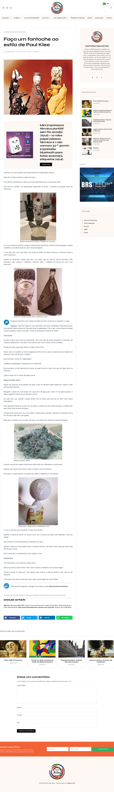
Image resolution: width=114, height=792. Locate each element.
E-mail (20, 715)
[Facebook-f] (3, 7)
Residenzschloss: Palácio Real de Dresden (102, 120)
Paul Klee (46, 595)
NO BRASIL (17, 18)
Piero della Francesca (101, 101)
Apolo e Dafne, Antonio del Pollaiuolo (101, 661)
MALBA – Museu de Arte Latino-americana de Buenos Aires (101, 140)
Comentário (21, 685)
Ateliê (7, 32)
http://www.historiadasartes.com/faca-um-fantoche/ (36, 607)
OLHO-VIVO (45, 18)
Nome (19, 707)
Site (18, 722)
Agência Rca (71, 783)
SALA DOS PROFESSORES (31, 18)
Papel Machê (37, 595)
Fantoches (28, 595)
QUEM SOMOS (99, 18)
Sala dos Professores (17, 32)
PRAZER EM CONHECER (78, 18)
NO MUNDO (5, 18)
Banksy (96, 148)
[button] (111, 8)
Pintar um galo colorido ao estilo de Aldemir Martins (102, 111)
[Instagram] (7, 7)
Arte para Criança (12, 595)
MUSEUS (89, 18)
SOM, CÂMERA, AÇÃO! (59, 18)
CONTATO (109, 18)
